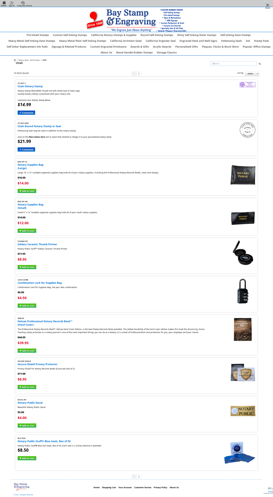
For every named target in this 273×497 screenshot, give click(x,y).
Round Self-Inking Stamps (156, 35)
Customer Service (24, 5)
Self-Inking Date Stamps (235, 35)
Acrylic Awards (162, 46)
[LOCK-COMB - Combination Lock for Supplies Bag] (242, 280)
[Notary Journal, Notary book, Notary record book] (242, 318)
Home (97, 487)
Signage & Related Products (69, 46)
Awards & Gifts (139, 46)
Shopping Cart (109, 487)
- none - (250, 73)
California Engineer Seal (161, 40)
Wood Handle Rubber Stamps (134, 52)
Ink (248, 40)
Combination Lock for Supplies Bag (40, 282)
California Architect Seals (126, 40)
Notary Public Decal (30, 402)
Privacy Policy (160, 487)
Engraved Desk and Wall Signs (198, 40)
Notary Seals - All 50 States (29, 60)
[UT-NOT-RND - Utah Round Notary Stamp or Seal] (247, 123)
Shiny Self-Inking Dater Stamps (196, 35)
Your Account (125, 487)
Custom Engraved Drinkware (108, 46)
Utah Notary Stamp (30, 86)
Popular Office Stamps (257, 46)
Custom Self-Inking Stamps (70, 35)
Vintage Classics (167, 52)
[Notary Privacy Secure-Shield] (242, 361)
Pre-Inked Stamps (38, 35)
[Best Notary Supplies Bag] (242, 162)
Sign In (12, 5)
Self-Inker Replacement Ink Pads (27, 46)
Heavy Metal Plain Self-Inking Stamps (82, 40)
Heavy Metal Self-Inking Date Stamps (31, 40)
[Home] (15, 60)
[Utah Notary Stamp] (247, 83)
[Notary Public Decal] (242, 400)
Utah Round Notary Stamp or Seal (39, 126)
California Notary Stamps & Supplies (113, 35)
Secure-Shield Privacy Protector (37, 364)
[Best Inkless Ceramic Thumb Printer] (242, 241)
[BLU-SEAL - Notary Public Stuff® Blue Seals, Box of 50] (239, 438)
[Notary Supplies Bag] (242, 201)
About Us (106, 52)
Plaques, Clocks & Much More (220, 46)
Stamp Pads (261, 40)
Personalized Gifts (186, 46)
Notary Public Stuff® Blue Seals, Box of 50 (44, 441)
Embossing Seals (231, 40)
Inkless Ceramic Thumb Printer (37, 244)
